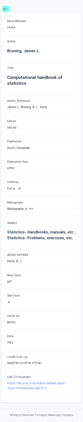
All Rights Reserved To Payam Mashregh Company (41, 415)
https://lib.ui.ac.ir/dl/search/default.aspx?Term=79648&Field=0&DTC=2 (36, 386)
